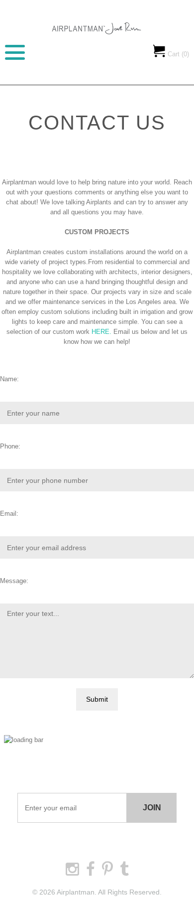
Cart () (177, 54)
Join (152, 807)
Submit (97, 699)
